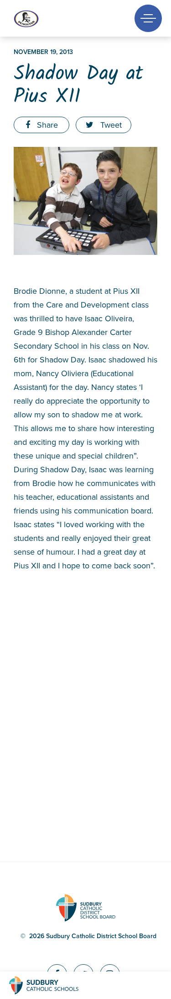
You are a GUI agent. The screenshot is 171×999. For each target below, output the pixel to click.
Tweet (110, 125)
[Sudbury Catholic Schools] (52, 985)
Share (46, 125)
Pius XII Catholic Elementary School (42, 18)
